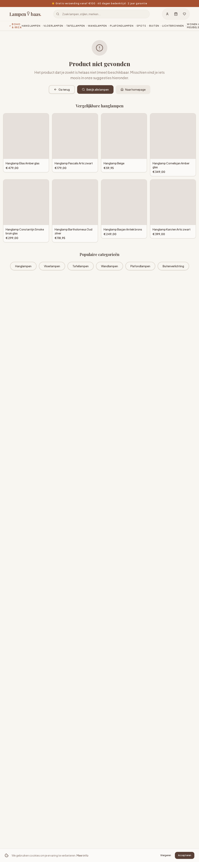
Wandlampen (109, 266)
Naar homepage (135, 89)
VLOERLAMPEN (53, 25)
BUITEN (154, 25)
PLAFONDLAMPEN (122, 25)
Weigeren (165, 855)
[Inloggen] (167, 14)
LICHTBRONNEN (173, 25)
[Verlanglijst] (184, 14)
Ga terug (64, 89)
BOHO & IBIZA (16, 26)
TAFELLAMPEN (75, 25)
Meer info (82, 855)
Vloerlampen (52, 266)
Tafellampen (80, 266)
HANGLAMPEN (31, 25)
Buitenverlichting (173, 266)
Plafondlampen (140, 266)
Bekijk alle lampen (97, 89)
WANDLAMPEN (97, 25)
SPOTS (141, 25)
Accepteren (184, 855)
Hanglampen (23, 266)
